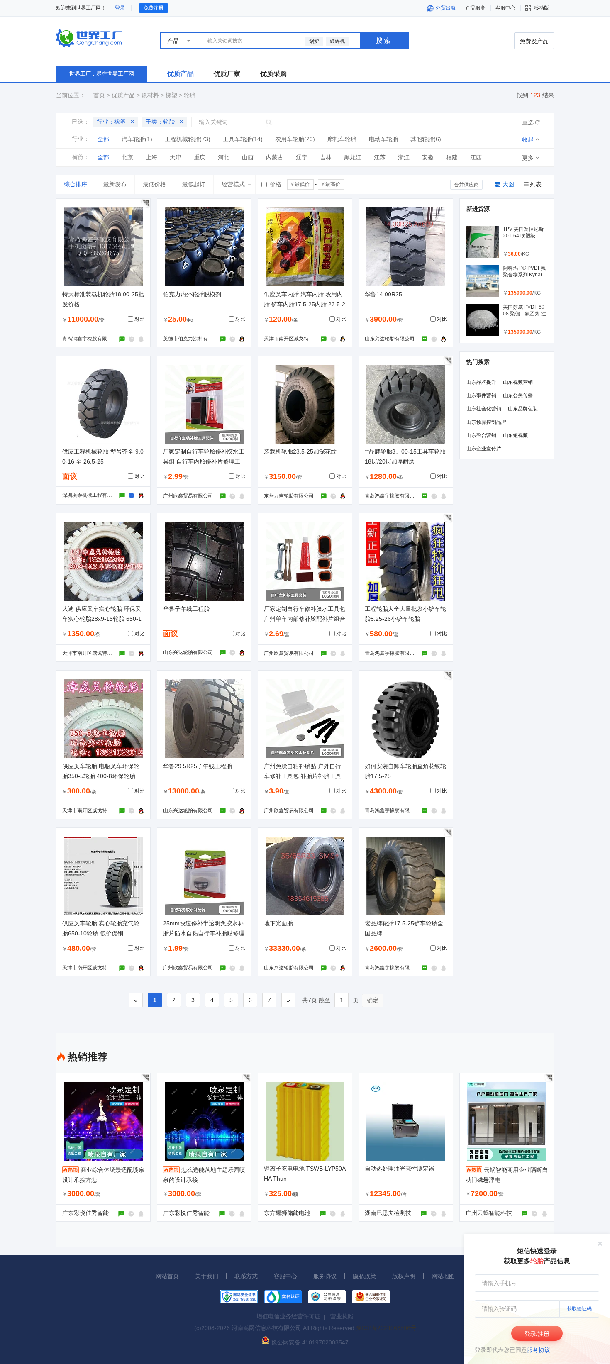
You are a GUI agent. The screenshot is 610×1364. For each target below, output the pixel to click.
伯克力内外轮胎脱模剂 (192, 294)
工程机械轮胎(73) (187, 139)
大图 (508, 184)
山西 (248, 157)
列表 (536, 184)
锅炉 (314, 41)
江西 (476, 157)
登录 (120, 8)
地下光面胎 (278, 923)
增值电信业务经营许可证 (288, 1316)
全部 (103, 139)
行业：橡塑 (111, 121)
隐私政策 (364, 1276)
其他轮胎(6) (425, 139)
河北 (223, 157)
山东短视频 (515, 435)
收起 (528, 139)
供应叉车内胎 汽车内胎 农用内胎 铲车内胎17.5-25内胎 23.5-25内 (304, 304)
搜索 (384, 40)
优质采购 (273, 73)
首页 (99, 95)
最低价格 (154, 184)
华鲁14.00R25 (383, 294)
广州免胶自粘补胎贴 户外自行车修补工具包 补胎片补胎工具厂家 (302, 776)
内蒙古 (274, 157)
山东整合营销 (481, 435)
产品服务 (476, 8)
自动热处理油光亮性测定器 (399, 1168)
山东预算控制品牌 (486, 422)
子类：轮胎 (160, 121)
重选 (528, 122)
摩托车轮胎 (341, 139)
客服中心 (285, 1276)
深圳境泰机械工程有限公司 (92, 495)
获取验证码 (579, 1309)
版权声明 (403, 1276)
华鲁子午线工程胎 (186, 608)
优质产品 (180, 73)
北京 (127, 157)
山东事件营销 (481, 395)
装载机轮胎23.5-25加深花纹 (300, 451)
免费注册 (153, 8)
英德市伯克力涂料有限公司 (193, 339)
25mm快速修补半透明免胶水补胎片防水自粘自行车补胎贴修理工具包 (203, 933)
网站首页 (167, 1276)
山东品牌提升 (481, 382)
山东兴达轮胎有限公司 (390, 339)
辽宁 (301, 157)
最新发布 (115, 184)
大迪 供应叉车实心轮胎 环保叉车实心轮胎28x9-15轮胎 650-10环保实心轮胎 (102, 618)
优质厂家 (227, 73)
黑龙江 (352, 157)
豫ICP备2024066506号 (386, 1328)
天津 (175, 157)
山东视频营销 (518, 382)
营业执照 (342, 1316)
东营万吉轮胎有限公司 (289, 496)
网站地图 (443, 1276)
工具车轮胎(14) (243, 139)
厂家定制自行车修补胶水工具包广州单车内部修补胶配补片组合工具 (304, 618)
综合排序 (75, 184)
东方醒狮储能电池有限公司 (299, 1213)
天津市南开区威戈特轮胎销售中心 (301, 339)
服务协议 (538, 1350)
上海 (151, 157)
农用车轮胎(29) (295, 139)
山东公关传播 (518, 395)
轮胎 (189, 95)
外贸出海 (445, 8)
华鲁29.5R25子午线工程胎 (197, 766)
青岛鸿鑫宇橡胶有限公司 (89, 339)
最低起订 (193, 184)
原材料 (150, 95)
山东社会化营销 (483, 409)
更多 (528, 158)
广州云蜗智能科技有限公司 (500, 1213)
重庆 (199, 157)
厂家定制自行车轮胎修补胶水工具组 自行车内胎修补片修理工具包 (203, 461)
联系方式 (246, 1276)
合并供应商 (466, 185)
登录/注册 (537, 1333)
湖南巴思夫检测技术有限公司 (402, 1213)
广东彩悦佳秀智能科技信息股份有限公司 (114, 1213)
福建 (452, 157)
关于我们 (206, 1276)
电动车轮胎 (383, 139)
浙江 (404, 157)
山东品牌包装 (523, 409)
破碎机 (337, 41)
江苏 (380, 157)
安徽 (428, 157)
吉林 (326, 157)
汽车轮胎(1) (137, 139)
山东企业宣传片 (483, 448)
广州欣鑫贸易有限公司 (188, 496)
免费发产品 (534, 41)
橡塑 (171, 95)
